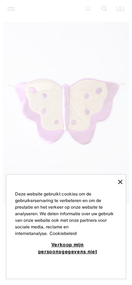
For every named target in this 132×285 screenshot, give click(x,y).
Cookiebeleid (63, 233)
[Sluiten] (120, 182)
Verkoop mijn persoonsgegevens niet (67, 248)
